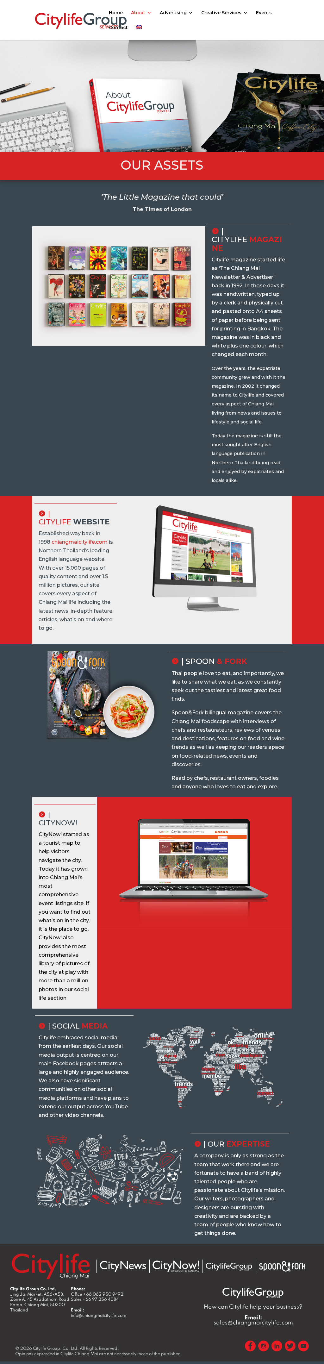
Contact (118, 27)
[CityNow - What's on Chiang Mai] (176, 1266)
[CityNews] (123, 1266)
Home (116, 13)
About (138, 13)
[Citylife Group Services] (229, 1266)
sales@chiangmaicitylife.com (253, 1320)
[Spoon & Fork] (282, 1266)
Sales (95, 1299)
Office (97, 1294)
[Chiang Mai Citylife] (50, 1266)
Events (264, 13)
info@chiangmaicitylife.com (98, 1315)
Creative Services (221, 13)
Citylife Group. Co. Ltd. (56, 1348)
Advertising (173, 13)
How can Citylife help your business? (253, 1306)
